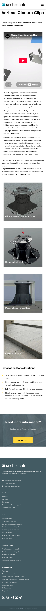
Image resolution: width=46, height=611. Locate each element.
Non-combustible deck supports (12, 524)
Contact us (5, 502)
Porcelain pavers (7, 518)
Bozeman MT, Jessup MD (12, 486)
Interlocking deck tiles (8, 554)
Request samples (7, 585)
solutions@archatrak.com (13, 480)
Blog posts (5, 591)
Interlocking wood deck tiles (10, 530)
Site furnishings (7, 532)
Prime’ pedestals (10, 114)
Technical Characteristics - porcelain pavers (15, 579)
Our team (5, 499)
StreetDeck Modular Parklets (11, 535)
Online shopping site (8, 508)
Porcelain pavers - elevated (10, 549)
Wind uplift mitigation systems (11, 560)
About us (5, 496)
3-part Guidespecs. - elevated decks (13, 577)
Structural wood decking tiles (11, 527)
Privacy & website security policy (12, 505)
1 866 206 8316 (10, 483)
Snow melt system (7, 538)
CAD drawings (6, 588)
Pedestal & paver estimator (10, 574)
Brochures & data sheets (9, 582)
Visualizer (5, 571)
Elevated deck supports (9, 521)
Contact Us (22, 440)
